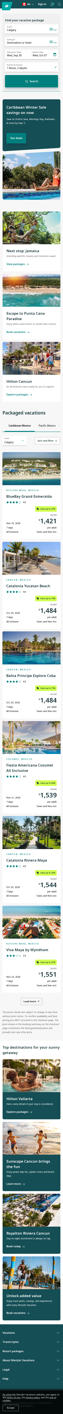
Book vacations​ (16, 1313)
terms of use (13, 1397)
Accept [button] (11, 1407)
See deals (16, 138)
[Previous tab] (3, 426)
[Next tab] (59, 426)
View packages (15, 264)
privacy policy (33, 1397)
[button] (51, 4)
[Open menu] (59, 4)
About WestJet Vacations (18, 1360)
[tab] (20, 426)
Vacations (9, 1333)
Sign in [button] (42, 4)
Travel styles (11, 1342)
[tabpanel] (31, 735)
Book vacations (16, 332)
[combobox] (14, 441)
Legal (6, 1369)
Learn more (13, 1184)
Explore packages (17, 394)
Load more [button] (30, 1001)
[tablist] (31, 426)
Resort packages (13, 1351)
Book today (13, 1246)
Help (5, 1378)
